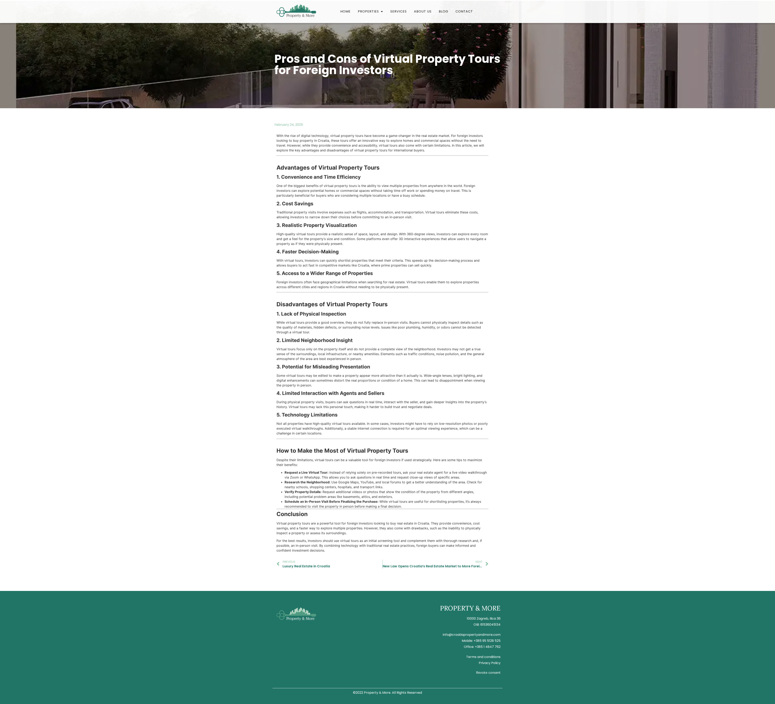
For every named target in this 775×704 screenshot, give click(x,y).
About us (422, 11)
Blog (443, 11)
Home (345, 11)
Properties (368, 11)
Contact (464, 11)
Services (398, 11)
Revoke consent (488, 672)
